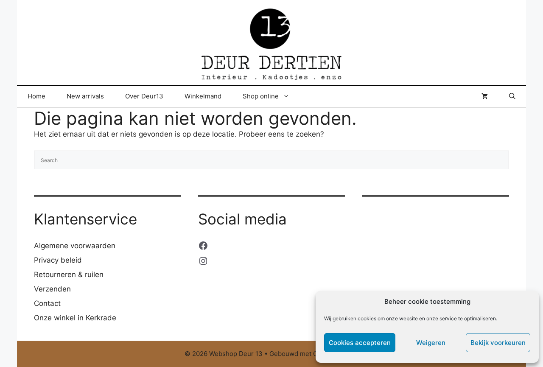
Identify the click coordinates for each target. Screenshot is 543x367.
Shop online (261, 96)
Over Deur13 (144, 96)
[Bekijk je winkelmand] (484, 96)
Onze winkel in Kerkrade (75, 318)
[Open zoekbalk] (512, 96)
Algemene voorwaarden (74, 245)
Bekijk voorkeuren (498, 343)
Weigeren (430, 343)
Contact (47, 303)
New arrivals (85, 96)
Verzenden (52, 289)
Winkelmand (203, 96)
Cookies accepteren (360, 343)
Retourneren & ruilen (69, 274)
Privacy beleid (58, 260)
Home (36, 96)
